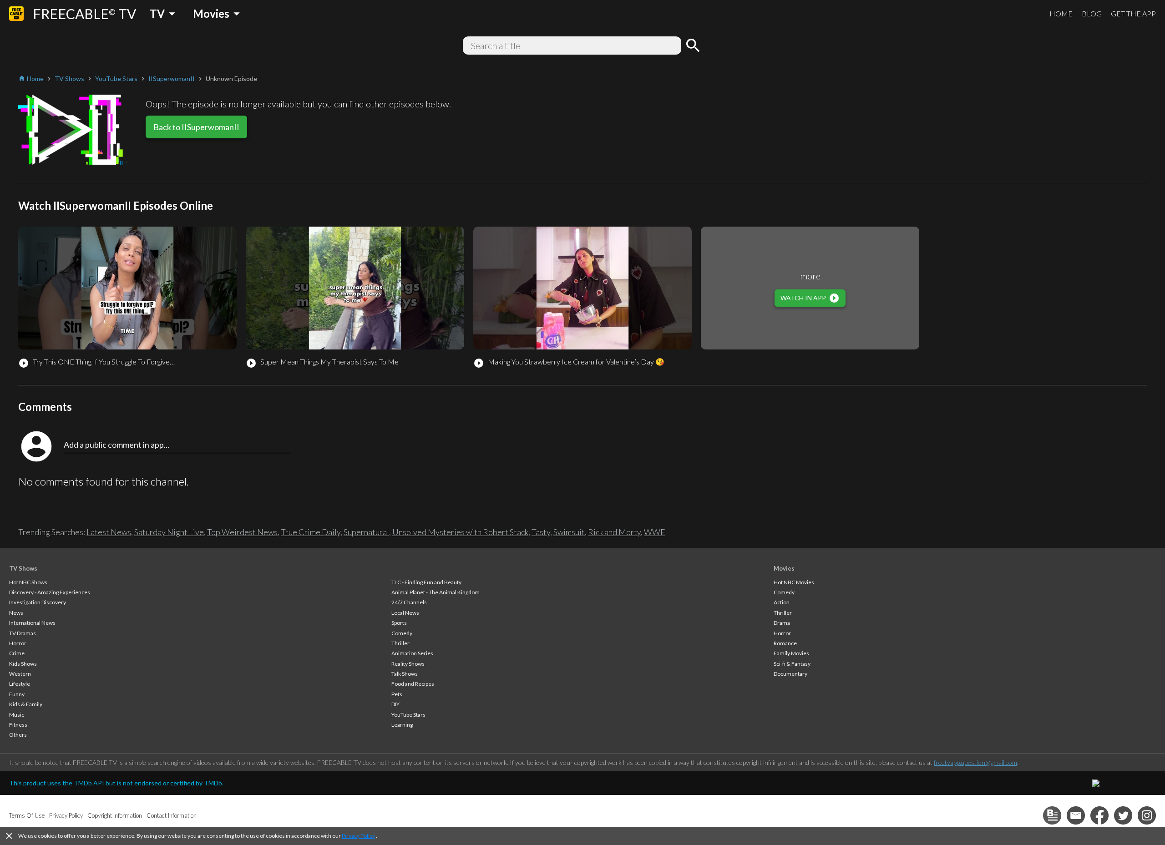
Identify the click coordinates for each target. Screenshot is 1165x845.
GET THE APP (1133, 13)
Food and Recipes (412, 683)
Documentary (790, 673)
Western (20, 673)
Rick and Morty (614, 532)
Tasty (541, 532)
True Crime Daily (310, 532)
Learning (402, 724)
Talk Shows (404, 673)
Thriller (400, 643)
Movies (784, 568)
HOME (1061, 13)
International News (32, 622)
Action (782, 602)
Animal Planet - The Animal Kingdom (435, 592)
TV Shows (23, 568)
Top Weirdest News (242, 532)
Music (16, 714)
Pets (396, 694)
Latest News (108, 532)
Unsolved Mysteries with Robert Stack (460, 532)
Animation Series (412, 653)
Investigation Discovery (37, 602)
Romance (785, 643)
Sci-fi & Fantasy (792, 663)
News (16, 612)
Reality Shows (408, 663)
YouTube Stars (408, 714)
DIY (395, 704)
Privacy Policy (358, 835)
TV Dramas (22, 633)
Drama (782, 622)
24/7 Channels (409, 602)
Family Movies (791, 653)
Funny (17, 694)
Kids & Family (25, 704)
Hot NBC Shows (28, 582)
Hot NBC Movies (794, 582)
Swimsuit (569, 532)
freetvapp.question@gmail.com (975, 762)
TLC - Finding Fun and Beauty (426, 582)
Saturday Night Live (169, 532)
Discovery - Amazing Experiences (49, 592)
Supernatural (366, 532)
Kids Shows (23, 663)
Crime (17, 653)
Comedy (401, 633)
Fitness (18, 724)
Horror (17, 643)
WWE (654, 532)
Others (18, 734)
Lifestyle (19, 683)
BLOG (1092, 13)
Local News (405, 612)
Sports (399, 622)
